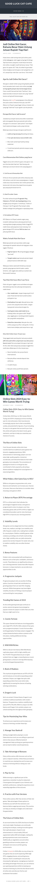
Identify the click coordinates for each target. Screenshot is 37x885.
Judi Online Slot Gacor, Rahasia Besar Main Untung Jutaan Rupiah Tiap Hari (17, 47)
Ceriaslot (10, 851)
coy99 (13, 100)
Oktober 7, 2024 (8, 405)
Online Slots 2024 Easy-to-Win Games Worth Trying (17, 400)
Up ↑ (29, 881)
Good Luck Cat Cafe (18, 3)
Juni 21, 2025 (7, 53)
